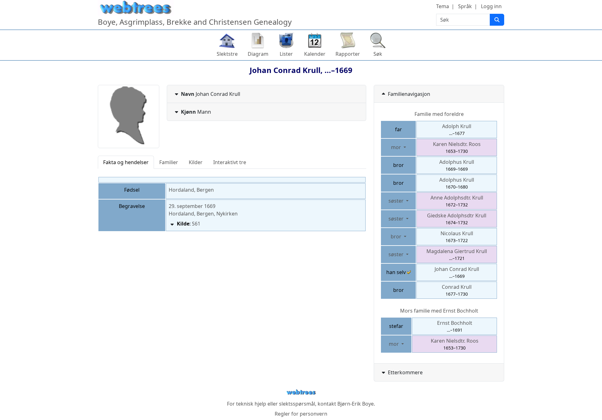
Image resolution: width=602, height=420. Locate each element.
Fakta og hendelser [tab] (126, 162)
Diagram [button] (258, 53)
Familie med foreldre (439, 114)
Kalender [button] (314, 53)
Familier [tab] (168, 162)
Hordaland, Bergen (191, 189)
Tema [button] (442, 6)
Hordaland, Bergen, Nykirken (203, 213)
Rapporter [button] (347, 53)
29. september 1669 (192, 206)
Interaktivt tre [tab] (229, 162)
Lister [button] (286, 53)
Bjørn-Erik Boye (355, 403)
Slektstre (227, 53)
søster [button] (396, 200)
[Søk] (497, 20)
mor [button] (396, 147)
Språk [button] (465, 6)
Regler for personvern (301, 413)
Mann (196, 111)
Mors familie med (439, 310)
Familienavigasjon (409, 94)
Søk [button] (377, 53)
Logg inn (491, 6)
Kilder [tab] (196, 162)
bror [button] (397, 236)
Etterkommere (405, 372)
